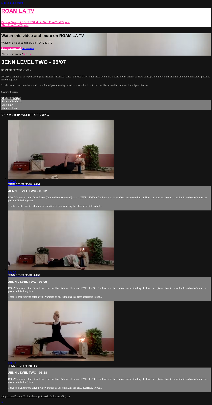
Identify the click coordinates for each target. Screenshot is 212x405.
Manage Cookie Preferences (47, 396)
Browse (6, 22)
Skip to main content (12, 2)
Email (18, 98)
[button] (3, 19)
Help (4, 396)
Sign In (24, 25)
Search (15, 22)
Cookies (27, 396)
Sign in (65, 22)
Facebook (6, 98)
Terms (10, 396)
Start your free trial (11, 48)
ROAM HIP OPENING (12, 70)
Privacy (18, 396)
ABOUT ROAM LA (31, 22)
